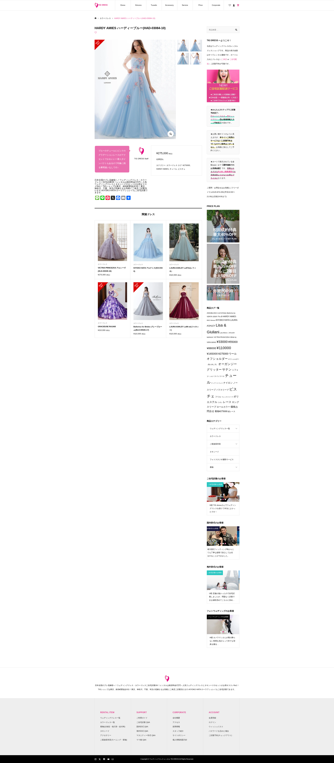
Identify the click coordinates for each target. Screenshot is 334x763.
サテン (227, 369)
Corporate (216, 5)
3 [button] (225, 499)
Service (185, 5)
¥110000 (224, 348)
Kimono (138, 5)
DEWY (215, 316)
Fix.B (220, 317)
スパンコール (219, 376)
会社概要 (176, 718)
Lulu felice (223, 333)
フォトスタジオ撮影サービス (222, 459)
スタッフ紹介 (178, 731)
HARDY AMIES (162, 169)
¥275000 (186, 165)
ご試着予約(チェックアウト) (220, 735)
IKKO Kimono (211, 320)
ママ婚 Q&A (141, 740)
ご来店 (224, 59)
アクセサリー (105, 735)
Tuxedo (154, 5)
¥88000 (211, 348)
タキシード (214, 452)
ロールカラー (223, 407)
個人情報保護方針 (180, 740)
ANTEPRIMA (222, 313)
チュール (173, 169)
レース (227, 401)
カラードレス (171, 165)
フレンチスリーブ (227, 397)
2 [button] (223, 499)
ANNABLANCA (212, 313)
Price (200, 5)
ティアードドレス (217, 383)
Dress (122, 5)
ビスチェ (181, 169)
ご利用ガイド (141, 718)
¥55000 (233, 342)
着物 (211, 467)
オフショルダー (217, 358)
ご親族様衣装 (215, 444)
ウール (233, 353)
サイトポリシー (179, 735)
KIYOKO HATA (223, 320)
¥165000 (212, 353)
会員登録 (212, 718)
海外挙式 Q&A (142, 731)
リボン (220, 402)
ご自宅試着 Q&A (143, 722)
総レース (231, 411)
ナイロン (228, 382)
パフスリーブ (222, 390)
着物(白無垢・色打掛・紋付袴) (112, 727)
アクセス (176, 722)
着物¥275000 (221, 411)
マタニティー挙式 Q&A (145, 735)
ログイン (212, 722)
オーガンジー (227, 364)
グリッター (214, 369)
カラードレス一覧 (107, 722)
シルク (211, 376)
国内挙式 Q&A (142, 727)
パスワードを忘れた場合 (219, 731)
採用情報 (176, 727)
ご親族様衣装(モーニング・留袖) (113, 740)
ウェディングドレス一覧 (220, 428)
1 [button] (220, 499)
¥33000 (222, 342)
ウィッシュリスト (216, 727)
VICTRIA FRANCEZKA (222, 337)
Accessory (169, 5)
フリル (218, 397)
